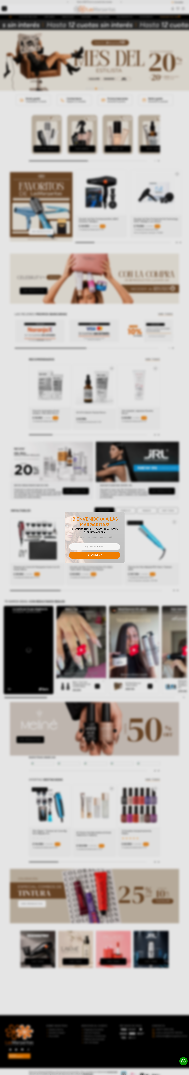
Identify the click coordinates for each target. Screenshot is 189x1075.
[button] (94, 537)
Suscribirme (94, 555)
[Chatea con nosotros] (183, 1061)
